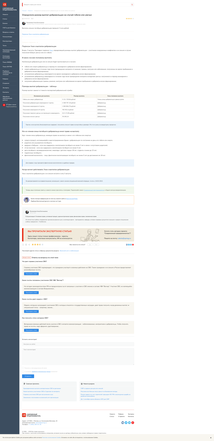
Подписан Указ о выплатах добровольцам (35, 34)
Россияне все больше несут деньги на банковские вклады (99, 391)
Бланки (5, 23)
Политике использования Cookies (51, 437)
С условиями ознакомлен (41, 371)
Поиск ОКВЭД (7, 62)
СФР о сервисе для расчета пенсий (92, 388)
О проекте (6, 83)
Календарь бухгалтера (6, 57)
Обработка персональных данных (7, 98)
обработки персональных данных (41, 371)
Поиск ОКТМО (7, 67)
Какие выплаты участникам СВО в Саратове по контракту (41, 391)
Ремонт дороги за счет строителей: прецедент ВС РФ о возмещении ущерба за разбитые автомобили (105, 395)
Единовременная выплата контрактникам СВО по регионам (42, 388)
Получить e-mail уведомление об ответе (36, 368)
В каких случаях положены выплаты (34, 37)
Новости (5, 14)
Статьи (5, 19)
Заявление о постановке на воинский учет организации (40, 397)
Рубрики (5, 79)
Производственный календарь (9, 51)
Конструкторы (7, 41)
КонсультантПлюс (71, 199)
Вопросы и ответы (8, 32)
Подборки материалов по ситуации (7, 72)
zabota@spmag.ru (124, 238)
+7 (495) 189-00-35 (35, 424)
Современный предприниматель (94, 190)
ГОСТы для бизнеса (9, 28)
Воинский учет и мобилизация (69, 251)
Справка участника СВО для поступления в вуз (38, 394)
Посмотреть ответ (31, 274)
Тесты (4, 45)
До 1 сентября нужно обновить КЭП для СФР (95, 399)
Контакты (6, 92)
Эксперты (6, 88)
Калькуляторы (7, 37)
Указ (51, 50)
